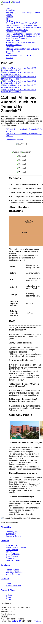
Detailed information (14, 140)
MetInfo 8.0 (16, 621)
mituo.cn (37, 621)
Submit (4, 616)
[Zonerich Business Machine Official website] (21, 2)
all (7, 12)
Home (8, 8)
